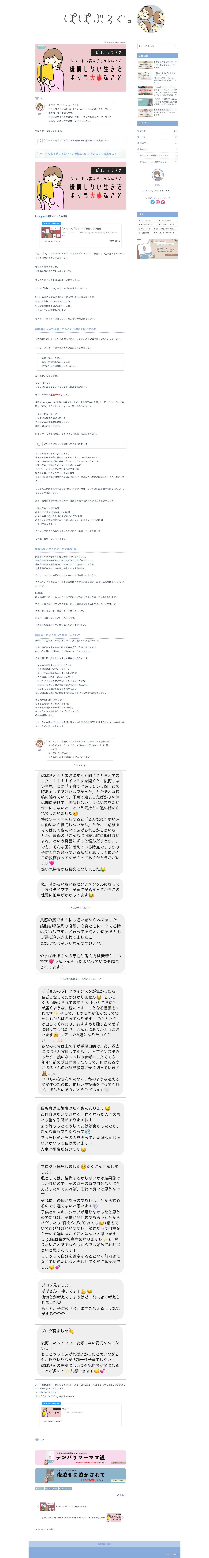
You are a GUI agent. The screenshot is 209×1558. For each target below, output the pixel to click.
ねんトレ (159, 149)
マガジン (40, 1488)
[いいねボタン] (37, 98)
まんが (159, 130)
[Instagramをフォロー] (158, 202)
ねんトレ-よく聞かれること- (160, 161)
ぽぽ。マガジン (65, 1488)
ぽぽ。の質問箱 (52, 1488)
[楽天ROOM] (163, 202)
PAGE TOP (105, 1544)
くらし (159, 137)
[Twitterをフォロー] (152, 202)
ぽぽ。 (157, 184)
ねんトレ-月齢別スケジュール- (160, 155)
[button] (175, 46)
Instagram (40, 216)
